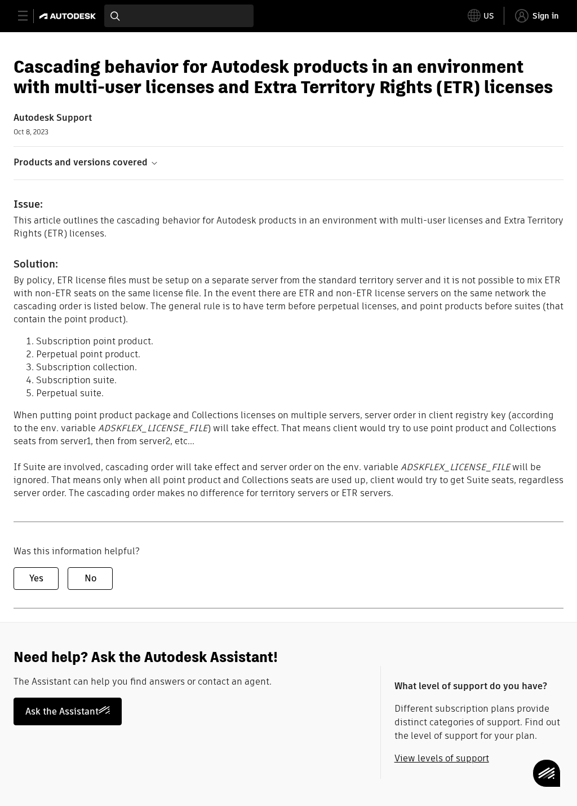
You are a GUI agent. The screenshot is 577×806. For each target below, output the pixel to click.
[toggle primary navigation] (29, 16)
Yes (36, 578)
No (90, 578)
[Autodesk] (69, 16)
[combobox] (179, 16)
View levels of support (441, 758)
